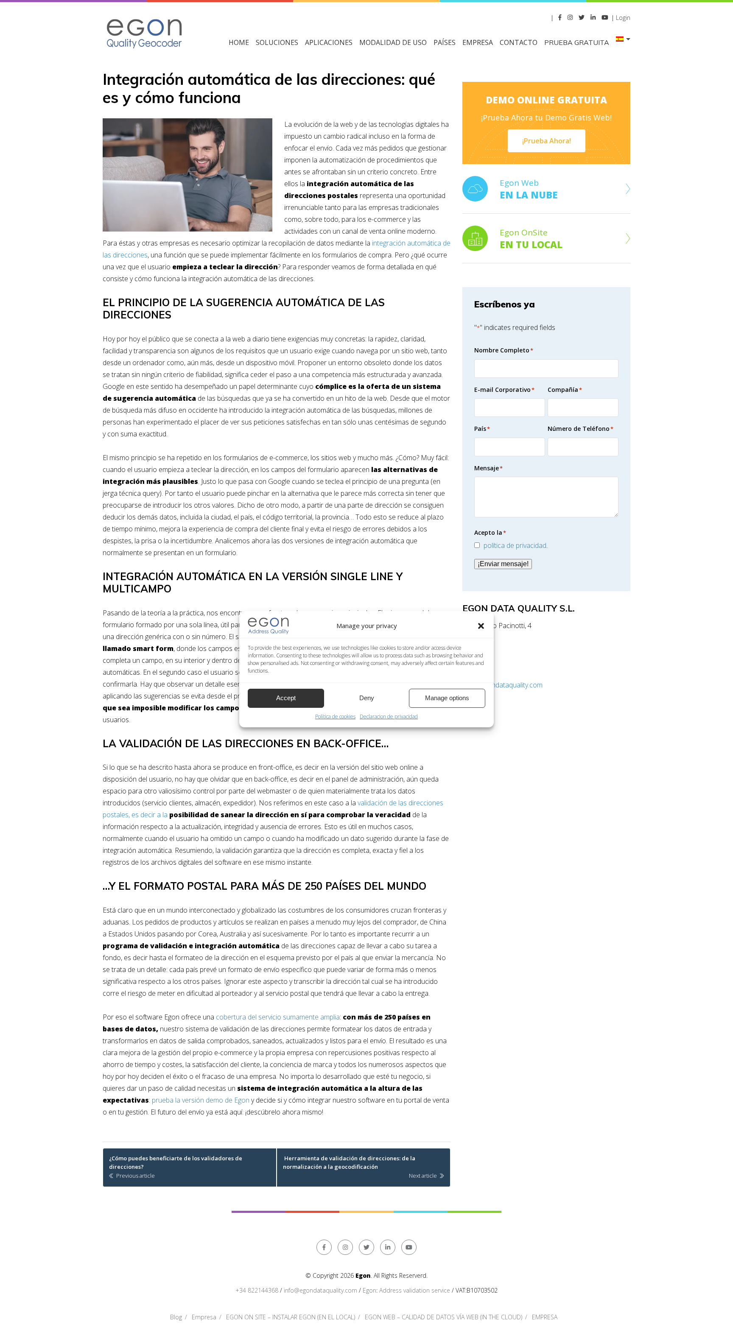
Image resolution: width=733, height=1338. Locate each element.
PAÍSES (445, 42)
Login (623, 18)
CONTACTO (518, 42)
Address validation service (414, 1290)
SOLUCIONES (277, 42)
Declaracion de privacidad (389, 716)
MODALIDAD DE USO (393, 42)
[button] (481, 626)
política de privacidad (515, 545)
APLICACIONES (329, 42)
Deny (366, 697)
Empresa (204, 1317)
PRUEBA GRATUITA (576, 42)
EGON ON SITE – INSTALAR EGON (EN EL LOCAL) (290, 1317)
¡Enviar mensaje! (503, 563)
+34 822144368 (256, 1290)
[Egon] (145, 32)
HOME (239, 42)
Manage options (447, 697)
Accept (286, 697)
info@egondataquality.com (502, 685)
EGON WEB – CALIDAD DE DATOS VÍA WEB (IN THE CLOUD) (443, 1317)
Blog (176, 1317)
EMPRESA (477, 42)
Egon (369, 1290)
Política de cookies (335, 716)
